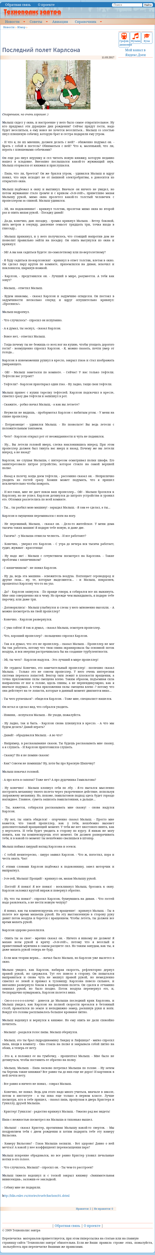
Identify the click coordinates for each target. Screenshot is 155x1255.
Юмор (21, 27)
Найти (148, 4)
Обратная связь (18, 4)
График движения (124, 42)
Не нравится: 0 (103, 1208)
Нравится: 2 (83, 1208)
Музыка (135, 41)
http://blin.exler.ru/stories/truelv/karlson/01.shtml (35, 1196)
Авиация (60, 21)
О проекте (46, 4)
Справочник (85, 21)
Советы (36, 21)
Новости (12, 21)
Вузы (147, 41)
